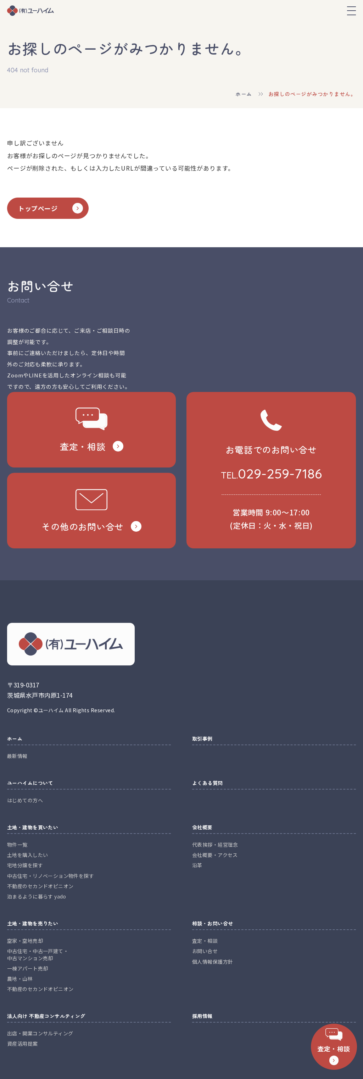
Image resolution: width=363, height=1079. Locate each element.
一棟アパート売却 (27, 968)
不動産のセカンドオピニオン (40, 886)
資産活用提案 (22, 1043)
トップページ (37, 208)
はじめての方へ (25, 800)
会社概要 (202, 828)
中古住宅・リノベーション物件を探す (50, 875)
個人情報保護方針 (212, 961)
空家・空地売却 (25, 940)
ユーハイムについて (30, 783)
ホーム (243, 94)
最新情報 (17, 755)
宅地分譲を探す (25, 865)
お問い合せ (205, 950)
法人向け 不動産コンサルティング (46, 1016)
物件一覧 (17, 844)
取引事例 (202, 739)
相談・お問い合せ (212, 924)
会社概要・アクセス (215, 854)
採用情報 (202, 1016)
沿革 (197, 865)
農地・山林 (20, 978)
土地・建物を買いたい (32, 828)
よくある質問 (207, 783)
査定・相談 (205, 940)
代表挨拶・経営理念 (215, 844)
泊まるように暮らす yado (36, 896)
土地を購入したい (27, 854)
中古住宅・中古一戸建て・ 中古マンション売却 (37, 954)
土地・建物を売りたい (32, 924)
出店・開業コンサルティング (40, 1033)
